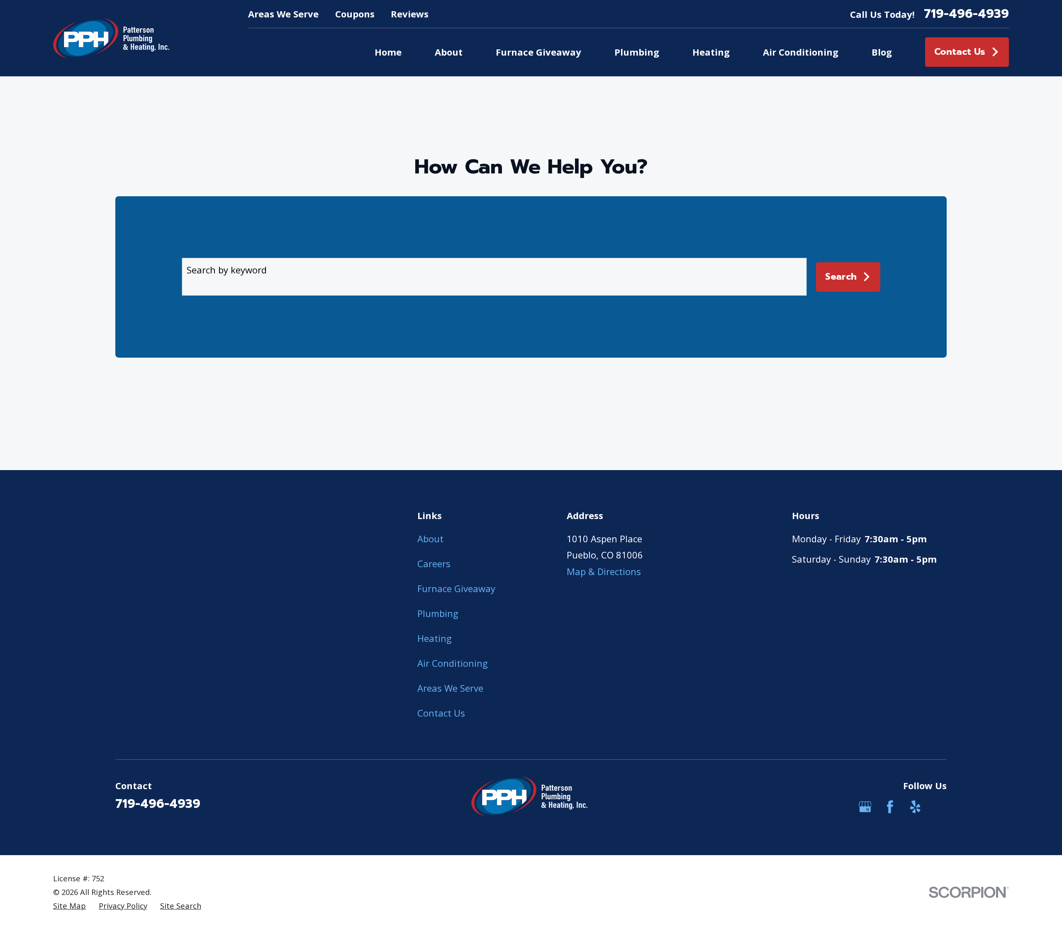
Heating (434, 638)
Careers (434, 563)
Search (841, 276)
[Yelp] (915, 806)
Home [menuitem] (388, 52)
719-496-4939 (966, 14)
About (430, 538)
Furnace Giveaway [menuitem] (538, 52)
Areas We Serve (283, 13)
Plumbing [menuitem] (636, 52)
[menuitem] (69, 906)
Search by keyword (227, 269)
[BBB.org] (940, 806)
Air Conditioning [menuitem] (800, 52)
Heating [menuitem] (711, 52)
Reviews (410, 13)
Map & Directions (604, 571)
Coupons (355, 13)
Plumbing (437, 613)
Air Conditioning (452, 663)
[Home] (111, 38)
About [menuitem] (449, 52)
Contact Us (959, 52)
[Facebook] (890, 806)
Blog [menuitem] (882, 52)
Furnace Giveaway (456, 588)
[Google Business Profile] (865, 806)
